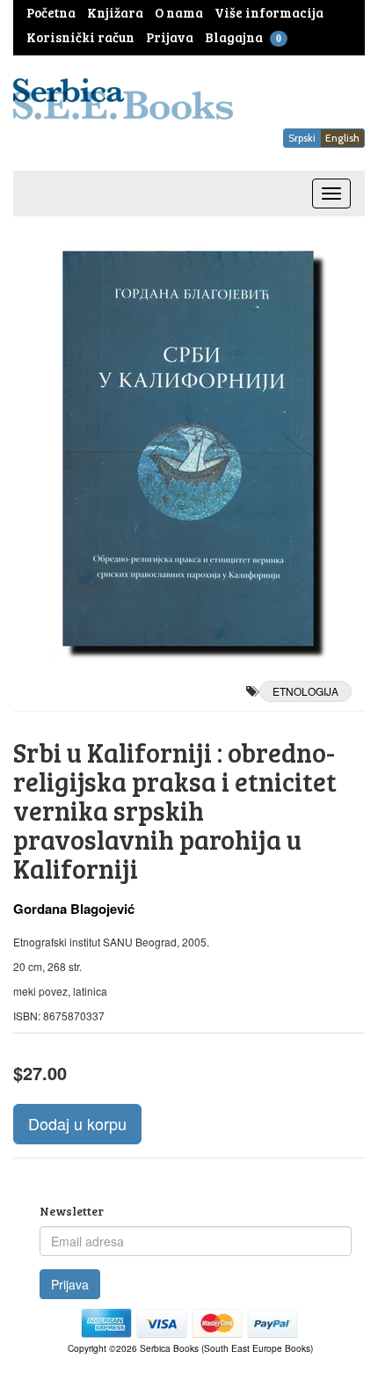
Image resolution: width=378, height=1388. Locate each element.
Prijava (70, 1284)
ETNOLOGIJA (305, 690)
